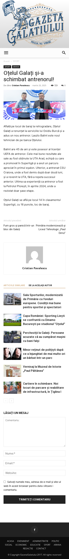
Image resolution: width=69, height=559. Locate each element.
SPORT (16, 61)
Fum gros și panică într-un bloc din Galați (19, 227)
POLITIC (55, 541)
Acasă (7, 61)
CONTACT (41, 548)
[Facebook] (34, 529)
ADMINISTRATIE (40, 541)
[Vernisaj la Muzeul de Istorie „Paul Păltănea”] (12, 371)
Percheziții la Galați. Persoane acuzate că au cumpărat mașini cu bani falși (44, 337)
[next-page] (11, 401)
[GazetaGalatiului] (34, 24)
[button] (6, 53)
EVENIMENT (23, 541)
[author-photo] (34, 263)
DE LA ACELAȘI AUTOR (40, 285)
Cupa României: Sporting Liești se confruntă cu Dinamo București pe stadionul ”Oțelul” (44, 320)
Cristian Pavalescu (21, 85)
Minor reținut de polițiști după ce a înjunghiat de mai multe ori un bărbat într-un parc (44, 354)
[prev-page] (6, 401)
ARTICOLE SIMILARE (14, 285)
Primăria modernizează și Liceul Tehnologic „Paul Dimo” (50, 229)
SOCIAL (8, 544)
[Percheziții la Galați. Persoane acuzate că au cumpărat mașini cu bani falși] (12, 337)
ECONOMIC (21, 544)
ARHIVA (16, 66)
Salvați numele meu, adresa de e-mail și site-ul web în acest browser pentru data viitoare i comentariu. (32, 485)
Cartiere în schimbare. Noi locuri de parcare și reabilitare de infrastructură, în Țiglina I (43, 387)
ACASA (10, 541)
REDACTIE (28, 548)
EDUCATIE (35, 544)
